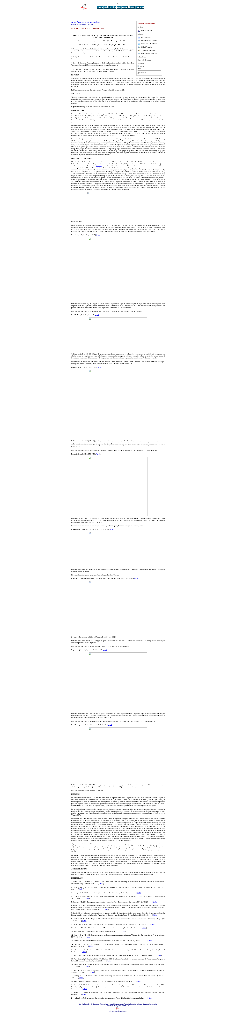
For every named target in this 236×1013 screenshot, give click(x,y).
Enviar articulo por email (149, 53)
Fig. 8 (110, 725)
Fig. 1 (98, 235)
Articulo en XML (146, 37)
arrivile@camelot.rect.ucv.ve (118, 1011)
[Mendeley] (139, 66)
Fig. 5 (111, 529)
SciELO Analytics (146, 30)
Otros (142, 66)
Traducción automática (148, 50)
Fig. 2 (97, 315)
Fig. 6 (136, 578)
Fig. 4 (98, 454)
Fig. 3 (99, 367)
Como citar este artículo (149, 44)
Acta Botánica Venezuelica (85, 22)
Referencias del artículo (149, 41)
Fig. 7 (105, 650)
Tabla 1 (99, 166)
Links (101, 884)
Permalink (143, 73)
